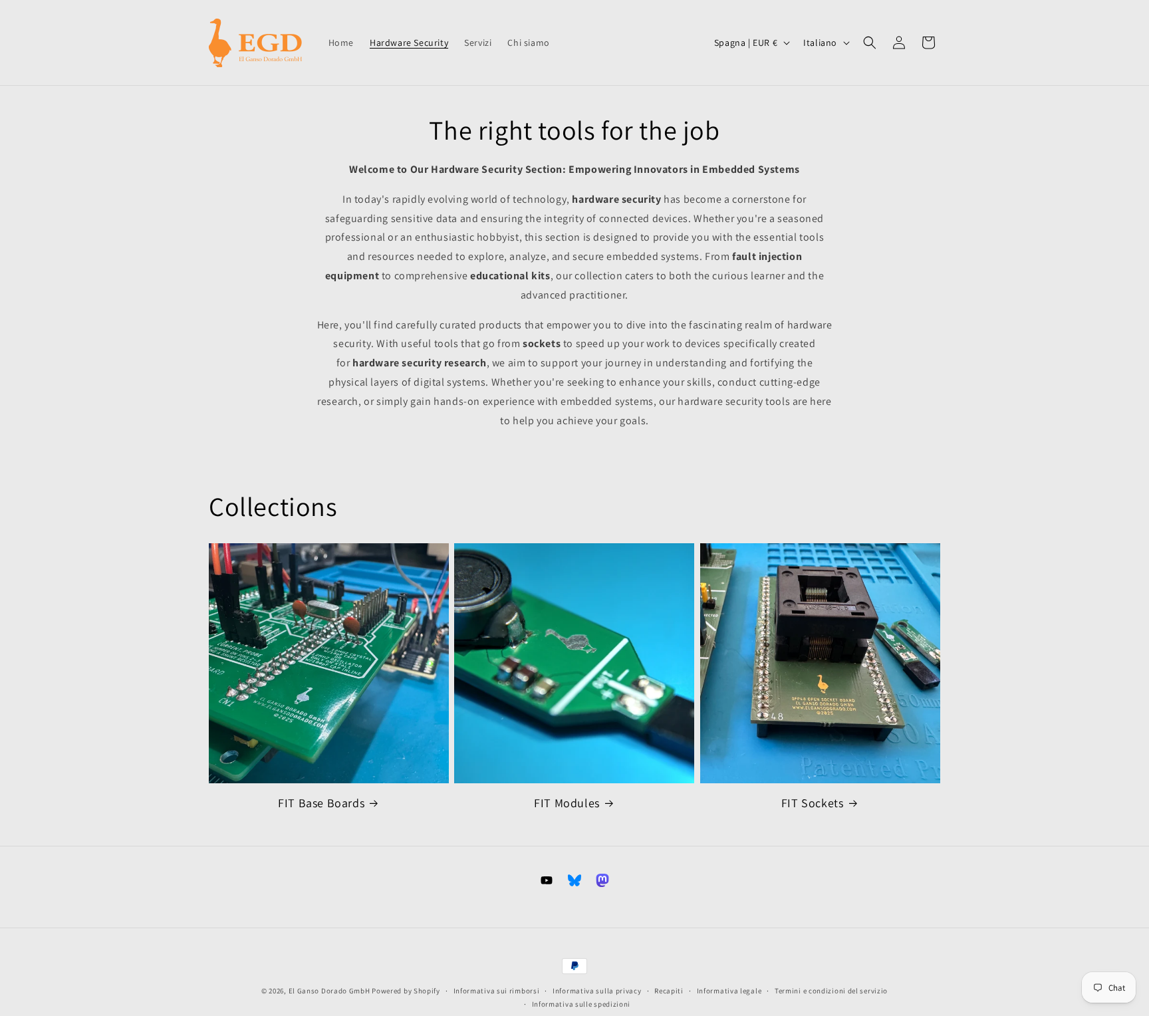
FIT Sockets (812, 803)
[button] (869, 42)
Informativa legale (729, 990)
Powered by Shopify (406, 990)
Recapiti (669, 990)
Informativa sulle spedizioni (581, 1004)
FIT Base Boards (321, 803)
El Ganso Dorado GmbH (329, 990)
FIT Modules (567, 803)
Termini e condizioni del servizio (831, 990)
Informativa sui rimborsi (496, 990)
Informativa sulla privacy (597, 990)
